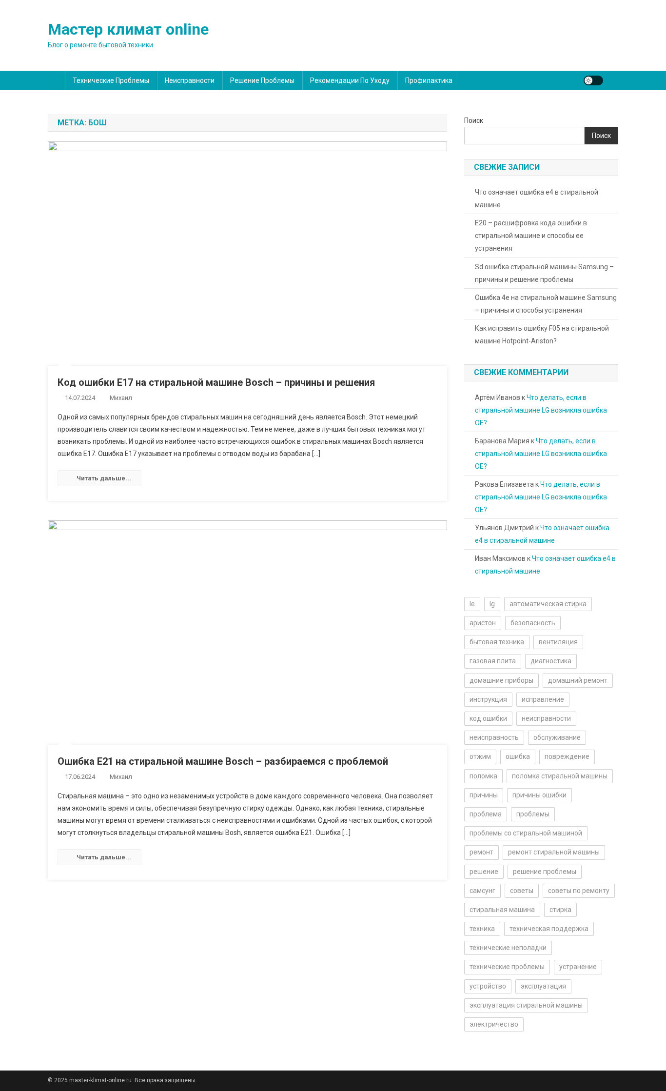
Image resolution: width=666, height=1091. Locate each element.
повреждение (567, 756)
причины (484, 795)
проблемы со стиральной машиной (526, 833)
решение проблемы (544, 871)
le (472, 604)
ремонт (481, 852)
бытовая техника (497, 642)
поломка (483, 776)
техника (482, 928)
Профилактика (428, 80)
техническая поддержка (548, 928)
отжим (480, 756)
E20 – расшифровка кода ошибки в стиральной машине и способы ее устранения (531, 235)
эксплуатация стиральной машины (526, 1005)
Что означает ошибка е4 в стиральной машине (536, 198)
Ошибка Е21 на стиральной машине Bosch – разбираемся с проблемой (223, 761)
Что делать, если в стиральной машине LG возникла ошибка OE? (541, 410)
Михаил (121, 397)
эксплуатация (543, 986)
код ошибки (488, 718)
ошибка (518, 756)
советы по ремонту (578, 890)
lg (492, 604)
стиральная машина (502, 909)
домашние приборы (501, 680)
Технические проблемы (111, 80)
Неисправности (190, 80)
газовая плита (493, 661)
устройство (488, 986)
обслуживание (557, 737)
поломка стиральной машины (559, 776)
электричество (494, 1024)
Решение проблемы (262, 80)
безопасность (532, 623)
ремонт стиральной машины (554, 852)
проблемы (532, 814)
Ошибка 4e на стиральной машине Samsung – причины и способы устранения (546, 304)
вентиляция (558, 642)
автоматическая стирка (548, 604)
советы (521, 890)
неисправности (546, 718)
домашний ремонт (577, 680)
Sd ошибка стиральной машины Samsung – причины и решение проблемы (544, 273)
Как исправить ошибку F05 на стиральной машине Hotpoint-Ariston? (542, 334)
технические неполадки (508, 948)
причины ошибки (539, 795)
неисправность (494, 737)
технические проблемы (507, 967)
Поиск (473, 120)
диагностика (550, 661)
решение (484, 871)
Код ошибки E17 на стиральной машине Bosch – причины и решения (216, 382)
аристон (483, 623)
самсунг (482, 890)
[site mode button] (593, 80)
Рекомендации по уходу (350, 80)
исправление (543, 699)
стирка (560, 909)
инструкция (488, 699)
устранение (578, 967)
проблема (486, 814)
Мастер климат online (128, 29)
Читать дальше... (104, 478)
